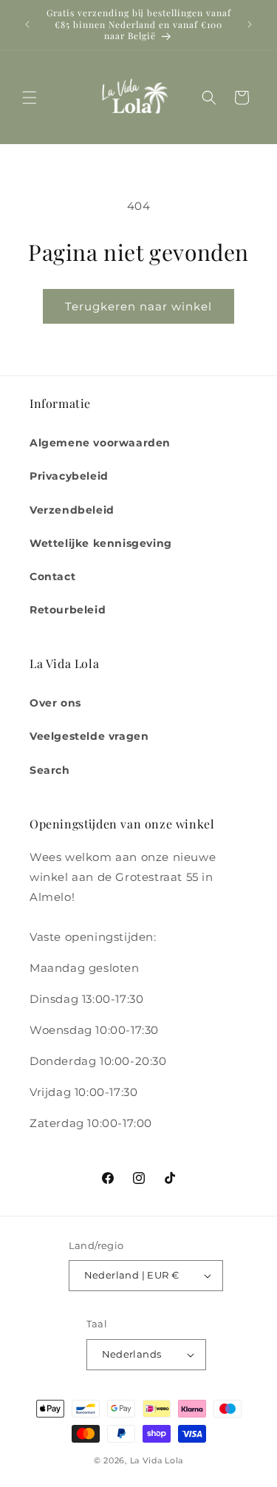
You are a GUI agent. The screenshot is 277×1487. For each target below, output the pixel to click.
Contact (52, 576)
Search (50, 770)
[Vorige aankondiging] (27, 24)
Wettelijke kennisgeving (101, 543)
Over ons (55, 703)
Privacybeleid (69, 476)
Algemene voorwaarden (100, 442)
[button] (29, 97)
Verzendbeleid (72, 510)
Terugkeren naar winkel (138, 306)
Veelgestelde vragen (89, 736)
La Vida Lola (156, 1460)
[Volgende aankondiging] (249, 24)
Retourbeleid (68, 609)
